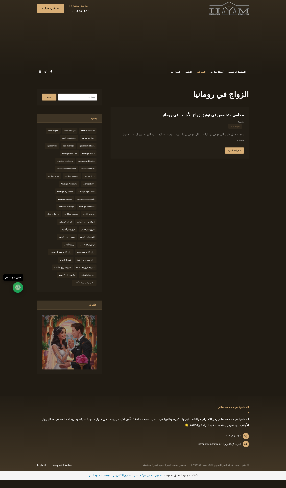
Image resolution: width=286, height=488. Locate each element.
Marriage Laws (89, 184)
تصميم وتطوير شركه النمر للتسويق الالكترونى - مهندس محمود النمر (125, 475)
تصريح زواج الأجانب (67, 237)
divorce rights (53, 130)
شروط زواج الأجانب (62, 267)
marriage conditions (65, 161)
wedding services (71, 214)
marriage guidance (72, 176)
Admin (241, 122)
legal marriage (68, 146)
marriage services (65, 199)
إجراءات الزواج (53, 214)
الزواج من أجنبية (68, 229)
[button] (51, 71)
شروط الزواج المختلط (85, 267)
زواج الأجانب (69, 245)
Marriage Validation (87, 206)
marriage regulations (65, 191)
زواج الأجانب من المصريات (61, 252)
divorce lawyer (69, 130)
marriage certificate (69, 153)
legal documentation (87, 146)
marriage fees (89, 176)
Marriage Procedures (69, 184)
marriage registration (86, 191)
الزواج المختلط (65, 222)
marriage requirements (86, 199)
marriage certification (86, 161)
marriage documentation (66, 168)
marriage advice (88, 153)
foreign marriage (88, 138)
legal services (52, 146)
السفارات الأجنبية (87, 237)
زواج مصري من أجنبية (86, 260)
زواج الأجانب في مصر (86, 252)
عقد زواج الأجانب (88, 275)
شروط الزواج (66, 260)
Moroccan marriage (66, 206)
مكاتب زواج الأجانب (67, 275)
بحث (49, 97)
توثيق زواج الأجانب (87, 245)
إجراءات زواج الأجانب (86, 222)
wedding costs (89, 214)
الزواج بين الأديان (88, 229)
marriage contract (88, 168)
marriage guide (53, 176)
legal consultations (69, 138)
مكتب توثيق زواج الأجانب (84, 283)
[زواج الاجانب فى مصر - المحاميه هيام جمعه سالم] (229, 8)
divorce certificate (88, 130)
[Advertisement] (143, 42)
